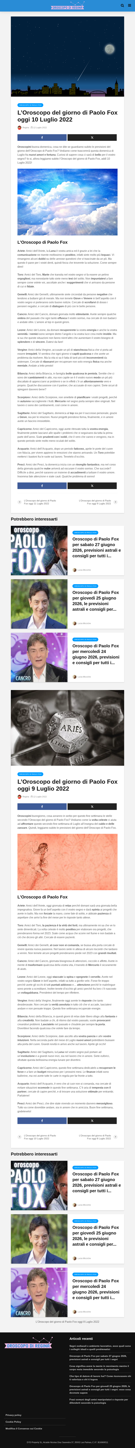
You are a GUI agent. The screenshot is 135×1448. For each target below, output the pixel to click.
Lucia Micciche (84, 570)
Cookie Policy (13, 1421)
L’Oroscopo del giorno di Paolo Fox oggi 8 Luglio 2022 (67, 1321)
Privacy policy (13, 1415)
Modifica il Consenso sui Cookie (24, 1428)
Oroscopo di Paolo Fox (30, 105)
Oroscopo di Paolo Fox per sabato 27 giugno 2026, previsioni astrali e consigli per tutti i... (96, 547)
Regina (25, 127)
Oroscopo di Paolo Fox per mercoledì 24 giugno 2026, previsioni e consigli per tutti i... (95, 654)
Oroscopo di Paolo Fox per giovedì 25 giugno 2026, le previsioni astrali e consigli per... (95, 601)
